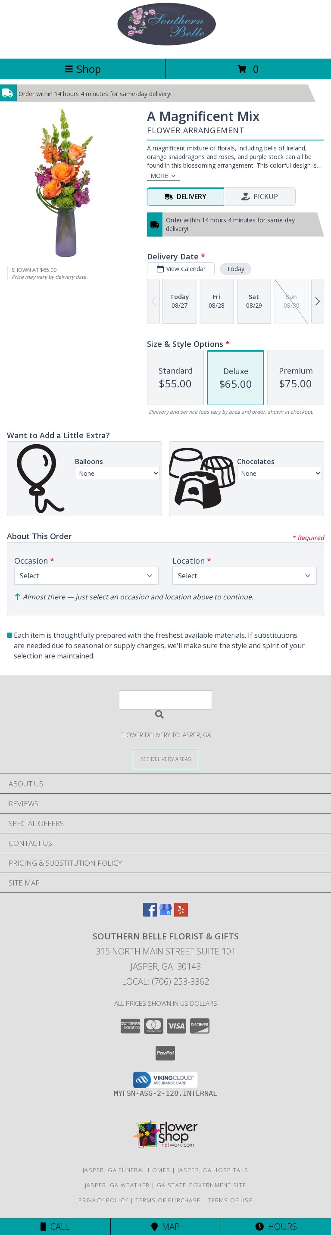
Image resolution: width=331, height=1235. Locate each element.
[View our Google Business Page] (165, 914)
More (159, 176)
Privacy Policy (103, 1200)
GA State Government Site (201, 1185)
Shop (89, 69)
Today (235, 269)
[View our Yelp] (181, 914)
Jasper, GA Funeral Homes (126, 1170)
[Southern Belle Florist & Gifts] (165, 46)
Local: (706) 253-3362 (165, 981)
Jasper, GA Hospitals (213, 1170)
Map (169, 1226)
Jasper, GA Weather (117, 1185)
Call (57, 1226)
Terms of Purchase (167, 1200)
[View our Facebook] (150, 914)
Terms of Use (230, 1200)
